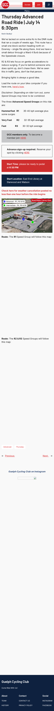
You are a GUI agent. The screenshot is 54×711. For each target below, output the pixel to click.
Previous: (10, 455)
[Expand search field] (48, 5)
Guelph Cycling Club (15, 682)
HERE (23, 138)
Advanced (7, 447)
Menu (27, 10)
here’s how (18, 86)
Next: (46, 455)
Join (38, 5)
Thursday (20, 447)
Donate (27, 5)
